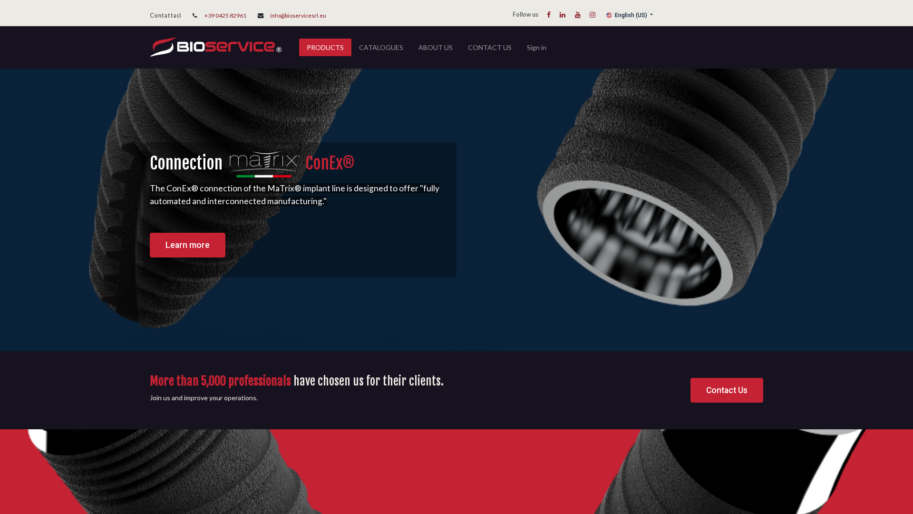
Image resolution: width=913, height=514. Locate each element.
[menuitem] (325, 47)
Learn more (187, 245)
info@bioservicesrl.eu (298, 15)
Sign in (536, 47)
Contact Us (727, 390)
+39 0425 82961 (225, 15)
